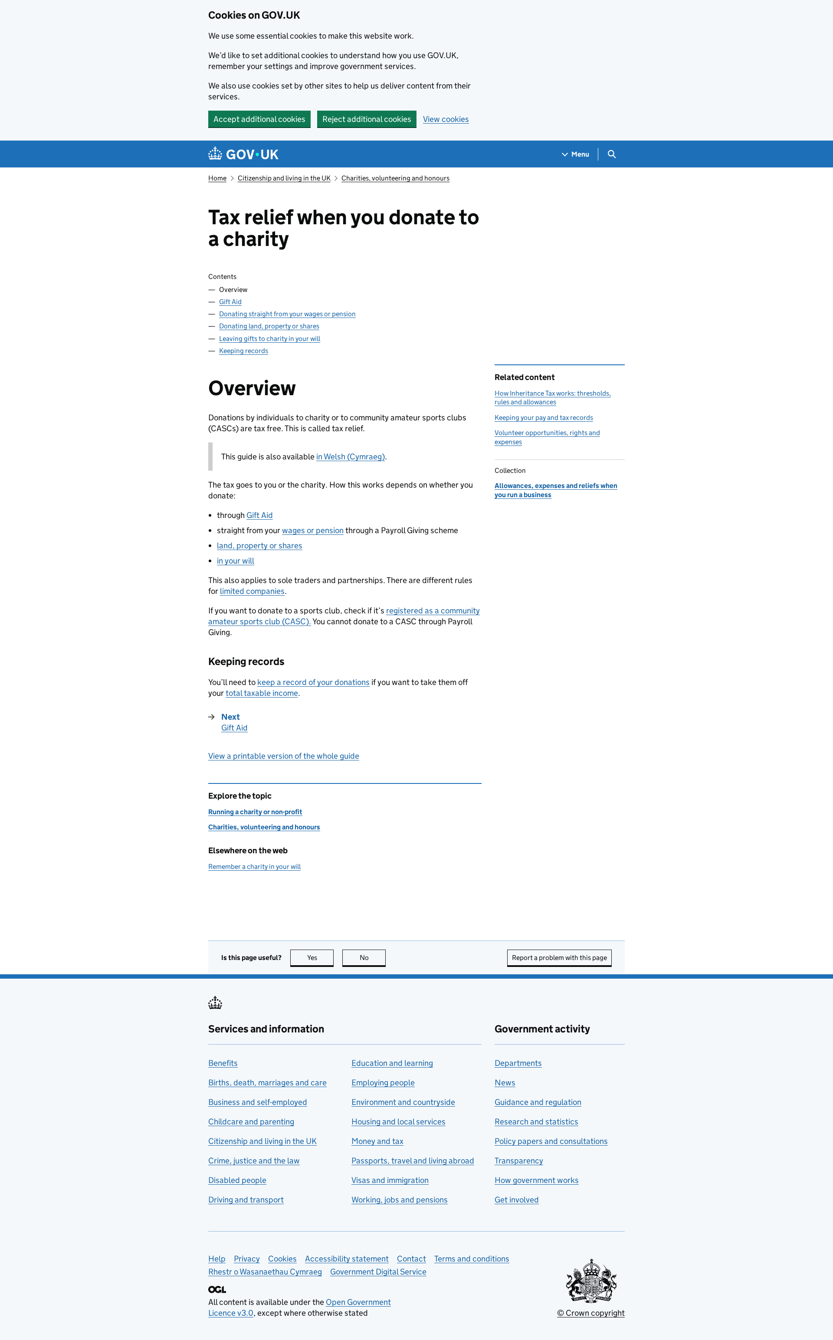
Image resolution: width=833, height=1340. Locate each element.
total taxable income (262, 693)
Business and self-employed (257, 1102)
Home (217, 178)
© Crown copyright (591, 1313)
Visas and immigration (390, 1180)
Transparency (519, 1161)
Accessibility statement (347, 1259)
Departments (518, 1063)
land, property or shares (259, 545)
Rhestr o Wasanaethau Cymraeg (265, 1272)
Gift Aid (230, 302)
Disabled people (237, 1180)
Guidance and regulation (538, 1102)
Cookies (282, 1259)
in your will (235, 561)
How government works (537, 1180)
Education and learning (392, 1063)
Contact (411, 1259)
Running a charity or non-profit (255, 812)
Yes (320, 957)
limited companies (252, 591)
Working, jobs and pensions (399, 1200)
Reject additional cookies (366, 119)
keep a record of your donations (313, 682)
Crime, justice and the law (254, 1161)
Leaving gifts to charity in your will (269, 338)
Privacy (247, 1259)
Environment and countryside (403, 1102)
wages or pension (313, 530)
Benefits (223, 1063)
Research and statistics (536, 1122)
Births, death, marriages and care (267, 1083)
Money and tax (377, 1141)
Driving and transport (246, 1200)
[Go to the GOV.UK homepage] (243, 154)
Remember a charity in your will (254, 866)
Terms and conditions (471, 1259)
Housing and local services (398, 1122)
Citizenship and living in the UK (284, 178)
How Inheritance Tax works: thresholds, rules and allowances (553, 397)
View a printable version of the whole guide (283, 756)
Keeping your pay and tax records (544, 417)
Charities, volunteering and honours (395, 178)
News (505, 1083)
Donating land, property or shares (269, 326)
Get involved (517, 1200)
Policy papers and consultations (551, 1141)
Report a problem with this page (559, 957)
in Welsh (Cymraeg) (350, 457)
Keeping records (243, 351)
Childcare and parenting (251, 1122)
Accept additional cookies (259, 119)
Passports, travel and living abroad (412, 1161)
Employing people (383, 1083)
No (373, 957)
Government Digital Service (378, 1272)
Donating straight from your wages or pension (287, 314)
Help (217, 1259)
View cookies (446, 119)
